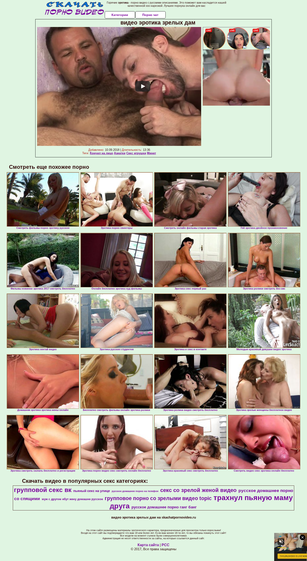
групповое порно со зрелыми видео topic (158, 498)
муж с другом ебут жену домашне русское (72, 499)
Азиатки (119, 153)
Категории (119, 15)
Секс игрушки (136, 153)
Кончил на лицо (101, 153)
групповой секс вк (42, 489)
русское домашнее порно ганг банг (164, 507)
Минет (151, 153)
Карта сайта (148, 545)
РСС (165, 545)
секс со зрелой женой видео (198, 490)
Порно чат (150, 15)
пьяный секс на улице (91, 491)
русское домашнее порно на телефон (135, 491)
